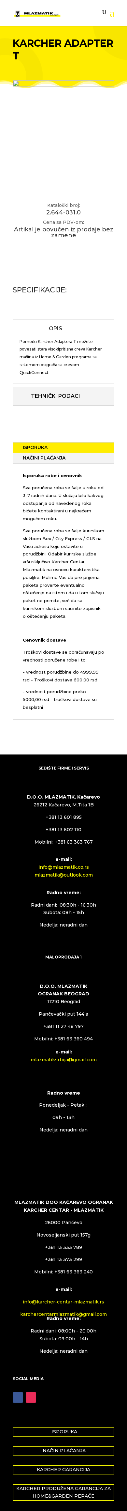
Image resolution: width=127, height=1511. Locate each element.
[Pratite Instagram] (31, 1397)
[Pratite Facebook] (18, 1397)
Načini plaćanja (44, 458)
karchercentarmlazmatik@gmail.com (63, 1314)
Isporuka (35, 447)
